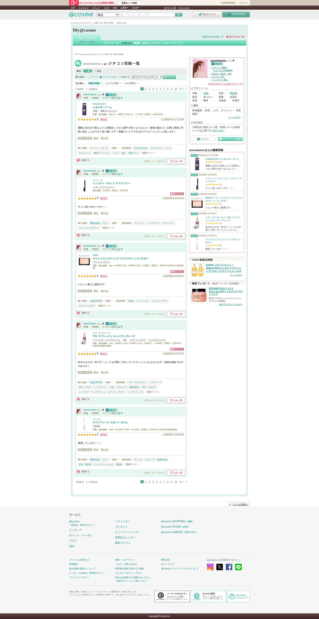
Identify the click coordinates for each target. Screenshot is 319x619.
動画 (137, 43)
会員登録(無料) (228, 2)
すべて (94, 77)
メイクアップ (153, 223)
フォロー (156, 43)
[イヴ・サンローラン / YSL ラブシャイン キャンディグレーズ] (84, 342)
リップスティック (157, 340)
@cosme (82, 523)
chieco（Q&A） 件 (221, 74)
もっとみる (234, 117)
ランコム (97, 419)
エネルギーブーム (102, 107)
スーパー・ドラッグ (99, 148)
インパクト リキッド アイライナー (111, 183)
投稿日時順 (94, 83)
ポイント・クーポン (80, 535)
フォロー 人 (218, 77)
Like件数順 (130, 83)
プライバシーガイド (79, 577)
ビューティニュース (126, 532)
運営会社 (165, 559)
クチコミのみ (109, 77)
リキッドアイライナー (104, 187)
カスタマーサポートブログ (128, 573)
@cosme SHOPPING (177, 521)
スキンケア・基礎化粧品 (128, 387)
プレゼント (121, 526)
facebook (229, 567)
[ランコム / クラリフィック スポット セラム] (84, 429)
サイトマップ (167, 564)
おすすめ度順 (112, 83)
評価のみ (125, 77)
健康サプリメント (108, 111)
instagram (210, 567)
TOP (73, 7)
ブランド (96, 7)
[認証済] (111, 94)
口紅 (125, 340)
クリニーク (98, 180)
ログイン (243, 2)
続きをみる (218, 130)
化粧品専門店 (96, 301)
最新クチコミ (123, 542)
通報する (83, 160)
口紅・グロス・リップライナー (93, 387)
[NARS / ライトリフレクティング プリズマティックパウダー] (84, 265)
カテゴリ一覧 (170, 8)
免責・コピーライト (125, 559)
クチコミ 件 (219, 67)
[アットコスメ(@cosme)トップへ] (81, 15)
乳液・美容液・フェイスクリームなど (96, 464)
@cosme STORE (175, 526)
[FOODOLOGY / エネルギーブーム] (84, 113)
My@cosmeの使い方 (212, 36)
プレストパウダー (102, 262)
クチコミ (127, 43)
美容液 (97, 426)
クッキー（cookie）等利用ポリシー (86, 573)
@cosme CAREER (179, 532)
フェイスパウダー (159, 301)
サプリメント (85, 153)
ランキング (83, 7)
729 (118, 98)
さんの (225, 84)
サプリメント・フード (160, 148)
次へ (182, 89)
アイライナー (168, 223)
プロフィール (111, 43)
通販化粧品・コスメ (99, 223)
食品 (96, 111)
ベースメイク (142, 301)
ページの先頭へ (240, 504)
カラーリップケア (138, 340)
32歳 (205, 93)
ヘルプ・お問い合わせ (126, 564)
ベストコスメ (184, 8)
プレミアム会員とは (79, 559)
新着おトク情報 (129, 3)
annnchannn (111, 63)
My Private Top (236, 36)
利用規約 (73, 564)
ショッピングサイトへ (177, 193)
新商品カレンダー (125, 537)
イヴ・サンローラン (102, 333)
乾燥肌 (233, 93)
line (238, 567)
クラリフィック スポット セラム (110, 422)
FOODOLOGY (99, 104)
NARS (95, 255)
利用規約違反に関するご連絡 (129, 568)
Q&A (115, 7)
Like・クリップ (173, 43)
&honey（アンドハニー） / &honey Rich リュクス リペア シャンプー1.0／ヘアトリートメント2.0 (223, 268)
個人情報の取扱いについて (82, 568)
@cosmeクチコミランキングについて (180, 568)
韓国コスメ (133, 153)
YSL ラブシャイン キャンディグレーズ (114, 336)
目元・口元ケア (149, 387)
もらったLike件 (223, 70)
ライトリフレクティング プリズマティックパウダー (121, 258)
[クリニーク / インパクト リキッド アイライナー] (84, 190)
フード (116, 153)
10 (176, 89)
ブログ (106, 7)
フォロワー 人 (220, 80)
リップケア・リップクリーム (107, 340)
